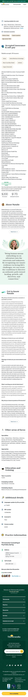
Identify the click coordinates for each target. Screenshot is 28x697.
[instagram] (10, 665)
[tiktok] (7, 665)
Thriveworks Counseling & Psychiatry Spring (11, 544)
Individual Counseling (9, 31)
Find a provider (17, 4)
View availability (14, 693)
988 (6, 630)
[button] (14, 420)
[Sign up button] (21, 651)
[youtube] (18, 665)
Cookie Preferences (19, 681)
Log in (24, 4)
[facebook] (12, 665)
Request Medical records (20, 679)
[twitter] (15, 665)
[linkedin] (21, 665)
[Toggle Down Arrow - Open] (23, 599)
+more (21, 28)
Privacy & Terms (18, 678)
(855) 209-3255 (22, 1)
